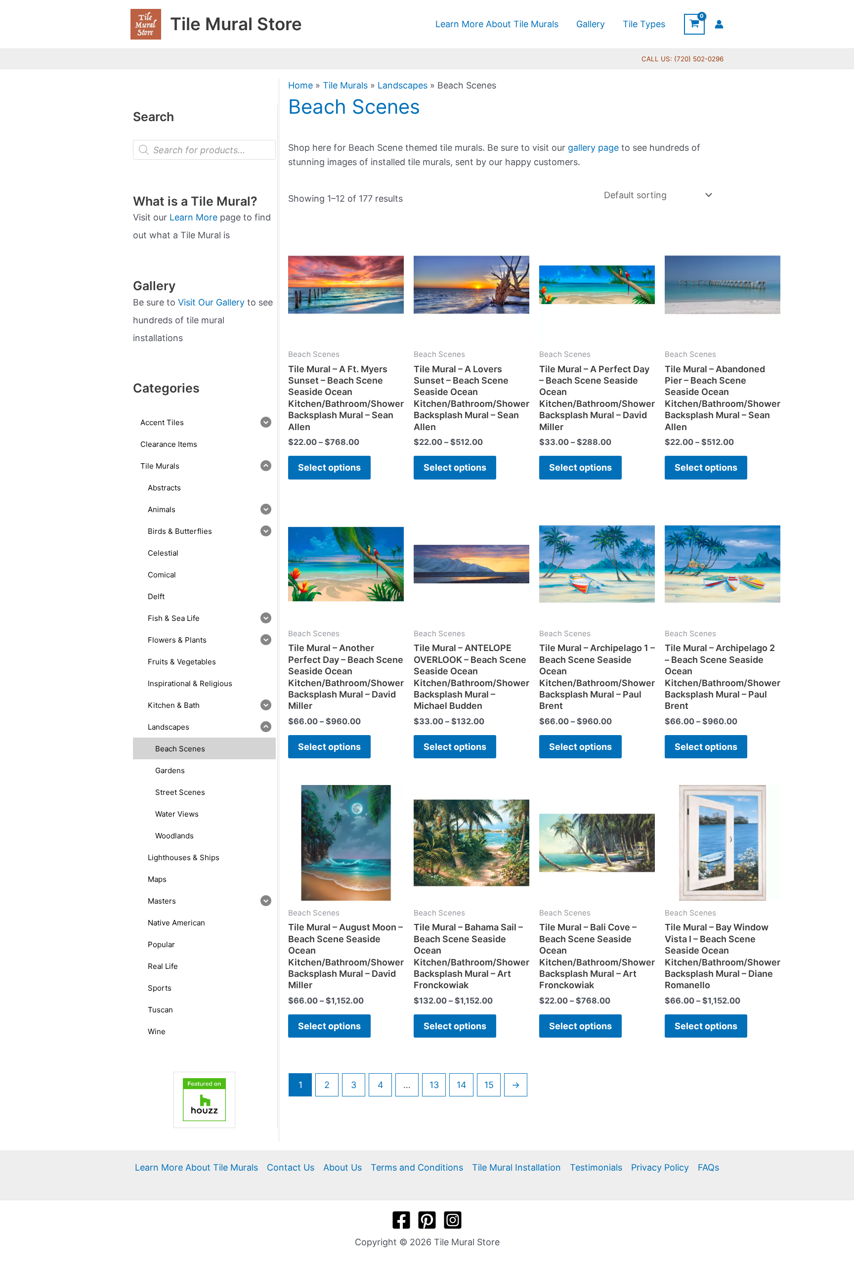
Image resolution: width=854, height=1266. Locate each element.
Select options (329, 467)
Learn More (193, 217)
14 (462, 1085)
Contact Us (290, 1167)
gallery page (593, 147)
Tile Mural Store (236, 23)
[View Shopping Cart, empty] (694, 24)
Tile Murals (345, 85)
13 (434, 1085)
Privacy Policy (660, 1167)
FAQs (708, 1167)
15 (489, 1085)
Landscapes (402, 85)
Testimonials (596, 1167)
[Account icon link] (719, 24)
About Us (342, 1167)
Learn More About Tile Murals (196, 1167)
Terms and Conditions (417, 1167)
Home (300, 85)
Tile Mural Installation (516, 1167)
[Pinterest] (427, 1220)
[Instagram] (453, 1220)
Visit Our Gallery (211, 302)
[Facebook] (401, 1220)
